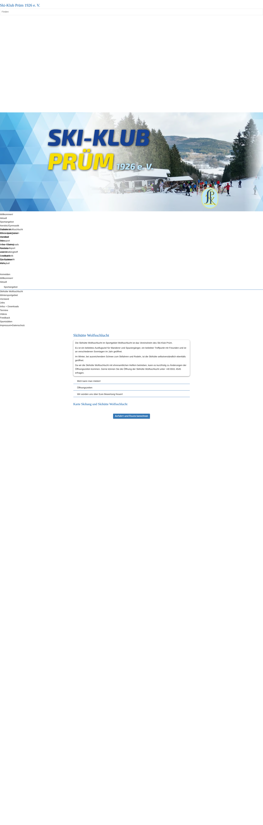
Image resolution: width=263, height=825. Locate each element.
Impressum (5, 325)
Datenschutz (18, 325)
